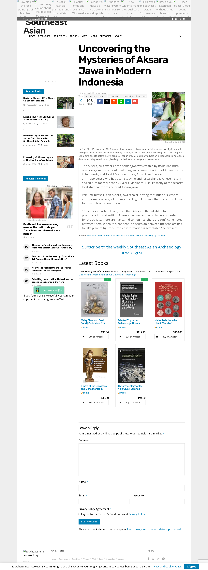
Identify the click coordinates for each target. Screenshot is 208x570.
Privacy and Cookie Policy (166, 566)
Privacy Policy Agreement (95, 509)
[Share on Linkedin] (128, 101)
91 (47, 145)
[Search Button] (181, 36)
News (53, 559)
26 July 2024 (30, 123)
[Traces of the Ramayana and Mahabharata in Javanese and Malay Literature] (95, 365)
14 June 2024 (30, 164)
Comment (86, 440)
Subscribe (105, 36)
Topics (86, 559)
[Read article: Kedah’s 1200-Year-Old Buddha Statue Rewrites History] (65, 122)
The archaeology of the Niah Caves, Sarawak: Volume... (130, 387)
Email (83, 495)
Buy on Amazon (96, 336)
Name (83, 482)
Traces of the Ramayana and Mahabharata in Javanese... (94, 387)
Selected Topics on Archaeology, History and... (129, 322)
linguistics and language (135, 96)
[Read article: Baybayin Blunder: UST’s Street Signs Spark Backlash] (65, 103)
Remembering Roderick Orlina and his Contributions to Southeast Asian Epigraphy (38, 138)
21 (47, 164)
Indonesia (102, 93)
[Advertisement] (49, 60)
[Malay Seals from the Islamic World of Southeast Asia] (168, 299)
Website (139, 495)
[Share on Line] (121, 101)
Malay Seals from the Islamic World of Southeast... (166, 322)
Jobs (94, 36)
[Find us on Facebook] (172, 19)
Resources (63, 559)
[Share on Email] (135, 101)
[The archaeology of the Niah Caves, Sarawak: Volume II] (132, 365)
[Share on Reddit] (114, 101)
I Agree (191, 566)
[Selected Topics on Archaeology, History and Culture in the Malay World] (132, 299)
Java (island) (114, 96)
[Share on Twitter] (107, 101)
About (118, 36)
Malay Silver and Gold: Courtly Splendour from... (94, 322)
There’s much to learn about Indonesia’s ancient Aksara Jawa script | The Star (126, 235)
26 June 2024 (30, 145)
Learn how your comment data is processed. (154, 529)
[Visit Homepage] (51, 27)
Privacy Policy (137, 514)
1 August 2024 (31, 105)
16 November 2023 (86, 93)
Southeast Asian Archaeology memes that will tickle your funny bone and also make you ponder (41, 229)
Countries (76, 559)
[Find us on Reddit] (184, 19)
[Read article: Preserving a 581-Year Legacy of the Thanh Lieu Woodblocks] (65, 162)
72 (48, 105)
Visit (84, 36)
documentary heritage (95, 96)
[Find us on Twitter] (176, 19)
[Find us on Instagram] (180, 19)
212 (46, 123)
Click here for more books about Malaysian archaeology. (107, 274)
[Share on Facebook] (100, 101)
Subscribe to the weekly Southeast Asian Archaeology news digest (131, 249)
